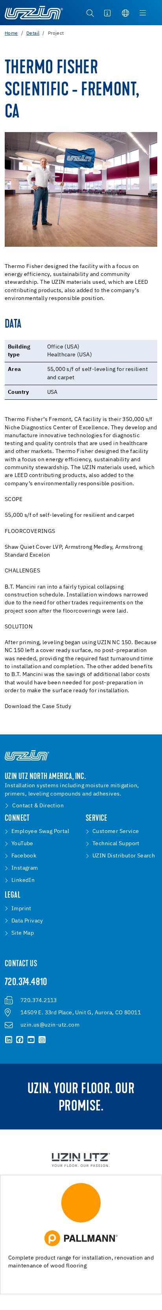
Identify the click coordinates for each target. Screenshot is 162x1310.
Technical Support (116, 843)
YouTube (22, 843)
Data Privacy (27, 921)
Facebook (23, 856)
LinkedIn (23, 880)
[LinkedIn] (9, 1040)
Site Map (22, 933)
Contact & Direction (38, 806)
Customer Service (115, 831)
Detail (32, 33)
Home (11, 33)
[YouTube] (31, 1040)
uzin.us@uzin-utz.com (49, 1025)
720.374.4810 (26, 983)
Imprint (21, 908)
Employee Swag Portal (40, 831)
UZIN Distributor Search (123, 856)
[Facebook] (20, 1040)
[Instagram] (42, 1040)
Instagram (24, 868)
